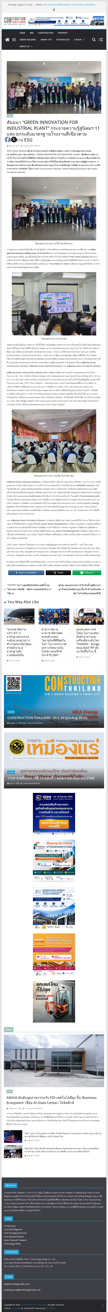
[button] (83, 40)
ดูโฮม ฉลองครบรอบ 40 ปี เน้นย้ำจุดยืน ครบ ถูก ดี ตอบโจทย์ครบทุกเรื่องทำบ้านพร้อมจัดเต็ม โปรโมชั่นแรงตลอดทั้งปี (79, 589)
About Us (24, 46)
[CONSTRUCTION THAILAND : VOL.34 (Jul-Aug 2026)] (54, 677)
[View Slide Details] (66, 20)
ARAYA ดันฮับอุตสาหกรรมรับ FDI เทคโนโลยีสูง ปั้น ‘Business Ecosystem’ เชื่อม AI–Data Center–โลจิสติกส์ (51, 1100)
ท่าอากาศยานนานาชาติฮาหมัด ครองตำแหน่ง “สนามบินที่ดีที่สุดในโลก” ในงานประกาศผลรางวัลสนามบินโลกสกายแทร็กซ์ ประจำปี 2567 (53, 642)
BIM (31, 32)
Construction (45, 32)
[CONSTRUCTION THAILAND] (7, 39)
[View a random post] (100, 39)
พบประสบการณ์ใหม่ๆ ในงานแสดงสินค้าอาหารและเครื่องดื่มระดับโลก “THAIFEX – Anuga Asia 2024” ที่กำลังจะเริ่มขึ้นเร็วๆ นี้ (87, 640)
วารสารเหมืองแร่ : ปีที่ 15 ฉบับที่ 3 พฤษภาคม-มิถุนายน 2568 (50, 778)
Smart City (46, 39)
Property (63, 32)
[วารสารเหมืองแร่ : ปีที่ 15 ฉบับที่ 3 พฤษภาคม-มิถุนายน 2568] (54, 734)
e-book (78, 39)
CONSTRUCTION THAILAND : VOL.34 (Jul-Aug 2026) (47, 717)
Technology (63, 39)
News (22, 32)
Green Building (28, 39)
